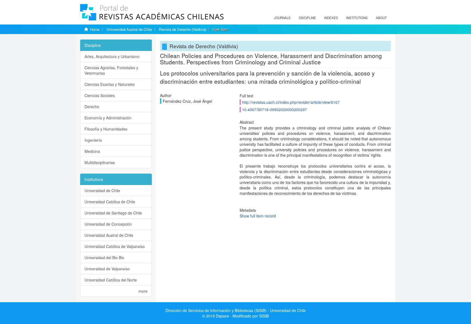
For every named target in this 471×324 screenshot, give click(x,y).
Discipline (307, 18)
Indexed (331, 18)
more (142, 291)
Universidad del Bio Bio (104, 257)
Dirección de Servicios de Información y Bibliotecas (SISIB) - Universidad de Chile (235, 310)
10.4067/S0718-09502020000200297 (274, 109)
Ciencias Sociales (99, 95)
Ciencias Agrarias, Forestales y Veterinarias (111, 70)
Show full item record (258, 216)
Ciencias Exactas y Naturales (109, 84)
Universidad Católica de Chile (109, 201)
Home (94, 29)
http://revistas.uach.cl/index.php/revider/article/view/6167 (291, 102)
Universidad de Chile (102, 190)
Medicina (92, 151)
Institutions (357, 18)
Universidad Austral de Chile (129, 29)
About (381, 18)
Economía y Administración (107, 117)
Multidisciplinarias (99, 162)
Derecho (91, 106)
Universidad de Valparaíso (107, 268)
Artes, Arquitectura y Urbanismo (112, 56)
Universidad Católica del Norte (110, 280)
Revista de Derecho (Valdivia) (182, 29)
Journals (282, 18)
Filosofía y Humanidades (105, 129)
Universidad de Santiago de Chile (113, 213)
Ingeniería (93, 140)
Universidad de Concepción (108, 224)
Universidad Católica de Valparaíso (114, 246)
